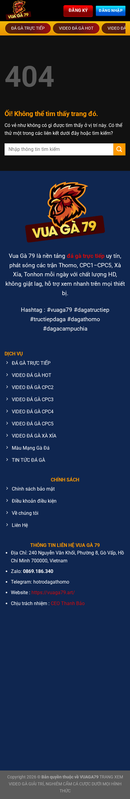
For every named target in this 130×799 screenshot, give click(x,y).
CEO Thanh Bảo (68, 603)
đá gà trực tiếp (86, 255)
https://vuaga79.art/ (53, 592)
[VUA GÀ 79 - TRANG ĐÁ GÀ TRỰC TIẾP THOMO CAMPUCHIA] (24, 10)
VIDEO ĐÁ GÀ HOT (76, 28)
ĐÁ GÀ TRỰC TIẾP (28, 28)
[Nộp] (119, 149)
